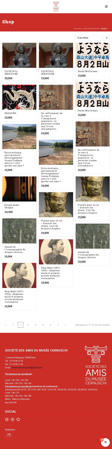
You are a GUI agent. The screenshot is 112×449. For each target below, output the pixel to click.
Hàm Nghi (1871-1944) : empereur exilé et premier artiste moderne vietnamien (51, 273)
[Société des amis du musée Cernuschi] (56, 6)
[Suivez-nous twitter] (18, 419)
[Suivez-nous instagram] (12, 419)
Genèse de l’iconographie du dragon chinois (15, 249)
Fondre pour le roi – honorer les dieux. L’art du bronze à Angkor (88, 209)
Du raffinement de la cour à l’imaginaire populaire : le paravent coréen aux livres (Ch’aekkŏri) (52, 121)
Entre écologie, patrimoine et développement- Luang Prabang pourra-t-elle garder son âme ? (14, 159)
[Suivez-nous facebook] (7, 419)
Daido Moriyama (88, 71)
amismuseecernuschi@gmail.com (26, 367)
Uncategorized (91, 29)
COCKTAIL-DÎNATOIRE (11, 72)
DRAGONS (10, 113)
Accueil (78, 29)
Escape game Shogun (12, 206)
